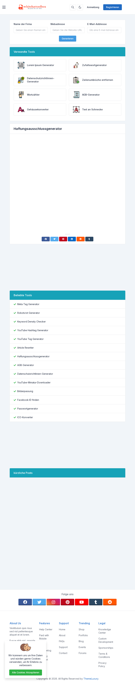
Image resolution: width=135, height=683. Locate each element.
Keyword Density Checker (31, 321)
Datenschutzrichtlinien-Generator (35, 373)
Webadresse (57, 24)
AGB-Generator (25, 365)
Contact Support (43, 658)
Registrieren (112, 7)
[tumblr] (96, 602)
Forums (82, 653)
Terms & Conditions (104, 655)
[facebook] (25, 602)
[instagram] (53, 602)
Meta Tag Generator (28, 304)
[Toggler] (4, 7)
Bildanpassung (25, 391)
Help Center (45, 629)
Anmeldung (93, 7)
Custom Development (105, 640)
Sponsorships (105, 647)
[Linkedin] (72, 239)
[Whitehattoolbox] (32, 7)
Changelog (45, 650)
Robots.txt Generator (28, 312)
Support (63, 647)
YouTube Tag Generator (30, 339)
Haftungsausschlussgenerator (33, 356)
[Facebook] (46, 239)
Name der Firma (23, 24)
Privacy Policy (102, 664)
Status (42, 644)
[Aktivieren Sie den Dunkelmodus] (80, 7)
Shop (81, 629)
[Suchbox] (73, 7)
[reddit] (110, 602)
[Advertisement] (67, 161)
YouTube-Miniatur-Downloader (34, 382)
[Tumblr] (89, 239)
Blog (81, 641)
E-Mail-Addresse (97, 24)
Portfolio (83, 635)
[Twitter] (54, 239)
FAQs (62, 641)
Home (62, 629)
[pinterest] (67, 602)
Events (82, 647)
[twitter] (39, 602)
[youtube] (81, 602)
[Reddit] (81, 239)
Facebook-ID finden (28, 399)
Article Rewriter (25, 347)
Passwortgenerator (27, 408)
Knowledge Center (104, 631)
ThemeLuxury (90, 678)
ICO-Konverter (25, 417)
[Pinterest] (63, 239)
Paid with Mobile (44, 637)
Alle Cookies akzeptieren (25, 672)
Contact (63, 653)
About (62, 635)
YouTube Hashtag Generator (32, 330)
